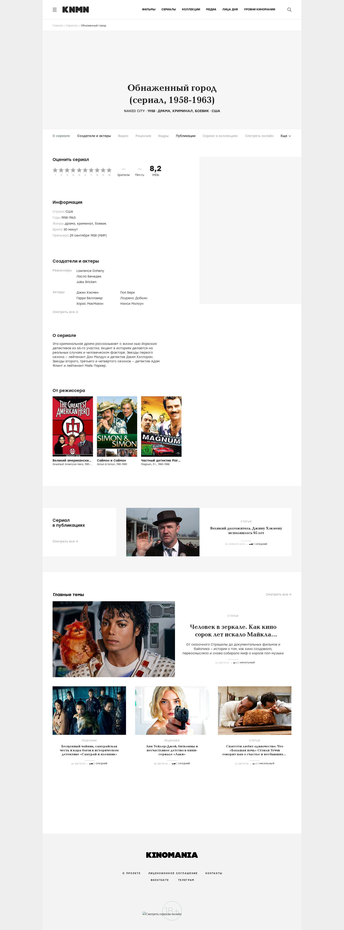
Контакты (213, 873)
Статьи (246, 521)
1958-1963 (68, 217)
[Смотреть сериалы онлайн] (172, 916)
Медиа (211, 9)
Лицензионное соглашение (173, 873)
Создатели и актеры (94, 136)
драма (164, 111)
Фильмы (148, 9)
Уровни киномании (259, 9)
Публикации (185, 136)
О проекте (131, 873)
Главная (58, 25)
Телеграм (186, 880)
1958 (151, 111)
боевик (202, 111)
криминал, (86, 223)
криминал (182, 111)
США (216, 111)
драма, (71, 223)
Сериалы (168, 9)
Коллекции (191, 9)
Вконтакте (160, 880)
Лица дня (230, 9)
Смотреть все (64, 312)
